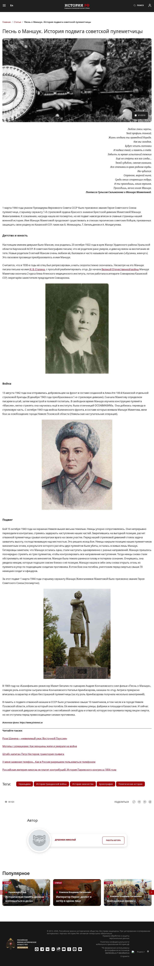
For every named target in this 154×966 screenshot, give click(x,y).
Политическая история (130, 784)
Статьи (17, 22)
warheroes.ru (111, 952)
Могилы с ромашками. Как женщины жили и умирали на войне (39, 746)
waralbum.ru (124, 952)
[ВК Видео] (53, 949)
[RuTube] (58, 949)
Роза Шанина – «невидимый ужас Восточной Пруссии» (34, 738)
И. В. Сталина (37, 269)
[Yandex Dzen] (74, 949)
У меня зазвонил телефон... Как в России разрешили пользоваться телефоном (48, 761)
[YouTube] (64, 949)
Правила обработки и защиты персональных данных (116, 937)
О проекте (124, 956)
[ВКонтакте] (47, 949)
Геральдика (25, 784)
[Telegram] (42, 949)
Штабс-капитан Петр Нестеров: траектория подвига (33, 754)
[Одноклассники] (69, 949)
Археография (106, 784)
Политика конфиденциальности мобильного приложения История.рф (112, 943)
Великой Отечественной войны (120, 269)
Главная (6, 22)
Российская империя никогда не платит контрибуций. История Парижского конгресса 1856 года (59, 769)
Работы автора (113, 840)
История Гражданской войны (51, 784)
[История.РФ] (77, 6)
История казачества (82, 784)
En (11, 5)
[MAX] (36, 949)
